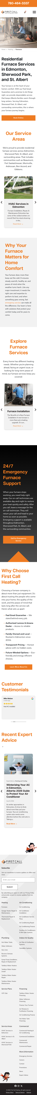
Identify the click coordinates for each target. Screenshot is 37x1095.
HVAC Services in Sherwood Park (7, 1044)
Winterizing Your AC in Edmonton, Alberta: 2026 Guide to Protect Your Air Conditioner (18, 791)
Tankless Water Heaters (9, 965)
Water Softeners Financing (24, 1000)
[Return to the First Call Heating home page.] (9, 12)
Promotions (23, 1067)
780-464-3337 (18, 3)
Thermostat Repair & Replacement (8, 918)
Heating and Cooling (21, 781)
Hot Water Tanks (7, 942)
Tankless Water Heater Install (9, 970)
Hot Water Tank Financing (24, 1020)
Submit (10, 887)
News (21, 1071)
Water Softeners (7, 946)
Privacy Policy (9, 1092)
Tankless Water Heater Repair (9, 976)
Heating (10, 49)
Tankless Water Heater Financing (26, 994)
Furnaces (4, 907)
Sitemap (29, 1092)
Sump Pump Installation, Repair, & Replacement (9, 961)
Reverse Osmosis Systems (7, 955)
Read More (17, 224)
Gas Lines (5, 950)
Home (3, 49)
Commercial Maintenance (23, 1041)
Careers (21, 1060)
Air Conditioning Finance (27, 926)
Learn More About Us (18, 667)
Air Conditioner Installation (24, 912)
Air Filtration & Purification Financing (26, 1010)
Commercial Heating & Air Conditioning (26, 1032)
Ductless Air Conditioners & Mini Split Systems (27, 931)
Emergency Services (25, 1056)
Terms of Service (20, 1092)
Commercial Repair (25, 1046)
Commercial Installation (26, 1036)
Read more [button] (13, 716)
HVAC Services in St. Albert (8, 1038)
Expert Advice (10, 781)
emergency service (13, 303)
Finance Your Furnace (26, 1005)
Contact (21, 1064)
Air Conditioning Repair (26, 923)
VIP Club (4, 993)
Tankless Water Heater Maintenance (9, 982)
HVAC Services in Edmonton (7, 1032)
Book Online (18, 118)
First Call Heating (15, 1090)
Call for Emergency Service (18, 540)
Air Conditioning (24, 907)
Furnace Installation (18, 411)
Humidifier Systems (25, 948)
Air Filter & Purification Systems (26, 943)
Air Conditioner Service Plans (26, 918)
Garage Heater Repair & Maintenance (9, 912)
